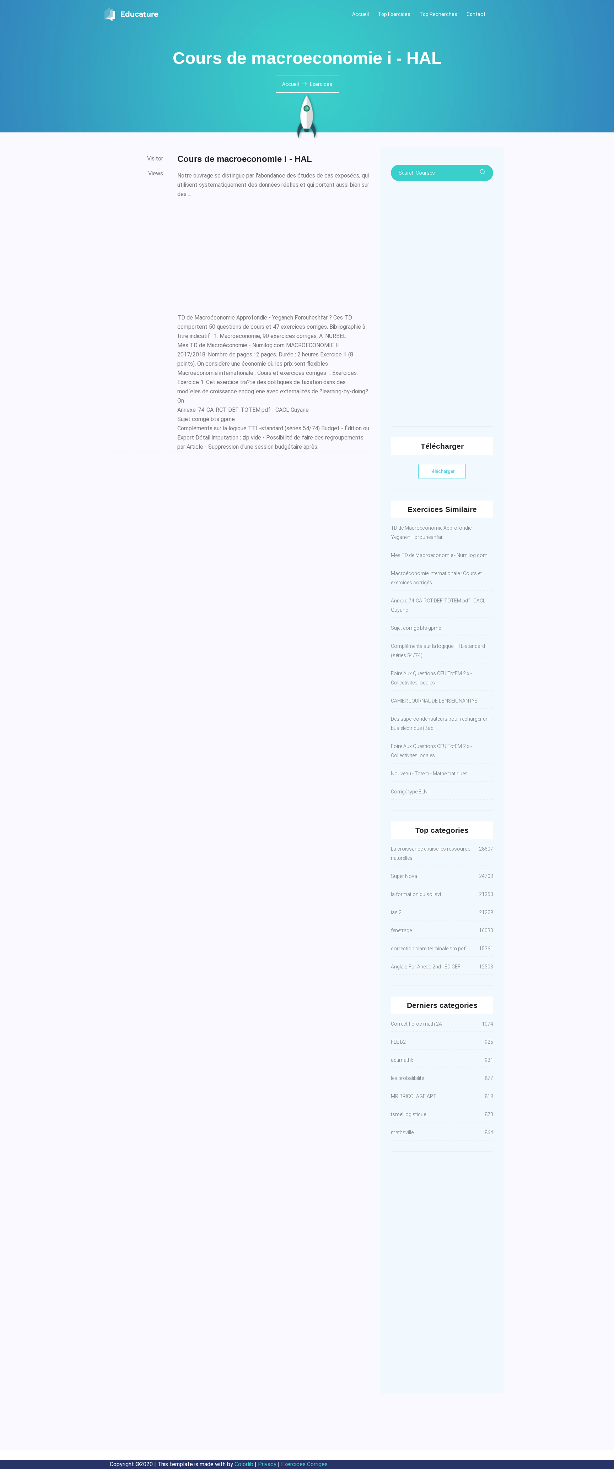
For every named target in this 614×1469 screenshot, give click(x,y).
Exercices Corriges (304, 1464)
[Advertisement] (273, 254)
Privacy (267, 1464)
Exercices (321, 84)
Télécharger (442, 471)
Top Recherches (438, 14)
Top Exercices (394, 14)
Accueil (360, 14)
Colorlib (244, 1464)
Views (155, 173)
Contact (476, 14)
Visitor (155, 158)
